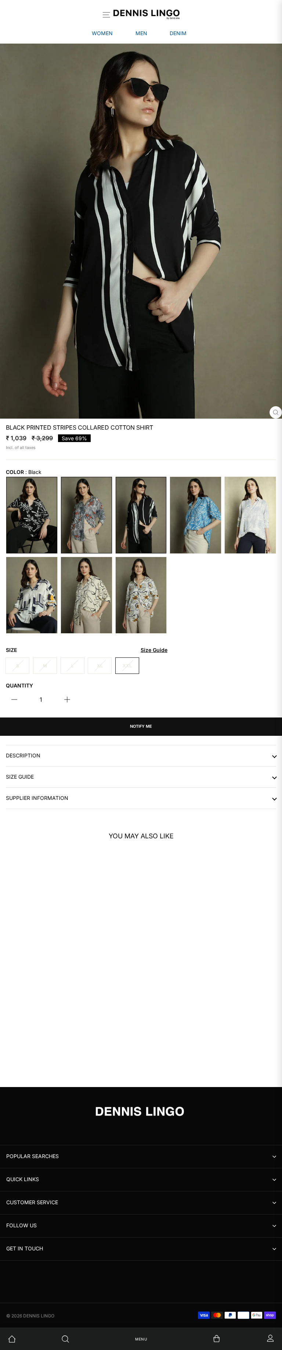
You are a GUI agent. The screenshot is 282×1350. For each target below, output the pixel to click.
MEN (141, 33)
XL (100, 665)
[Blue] (195, 515)
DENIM (178, 33)
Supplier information (37, 798)
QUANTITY (19, 686)
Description (23, 756)
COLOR (23, 472)
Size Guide (20, 777)
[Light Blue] (250, 515)
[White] (31, 595)
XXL (127, 665)
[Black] (31, 515)
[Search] (88, 1339)
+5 (33, 1060)
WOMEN (102, 33)
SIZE (86, 650)
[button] (118, 934)
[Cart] (194, 1339)
